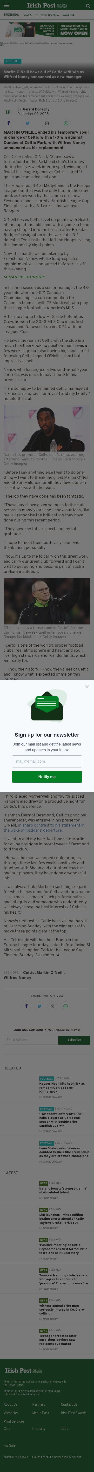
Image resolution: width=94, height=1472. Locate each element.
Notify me (47, 777)
